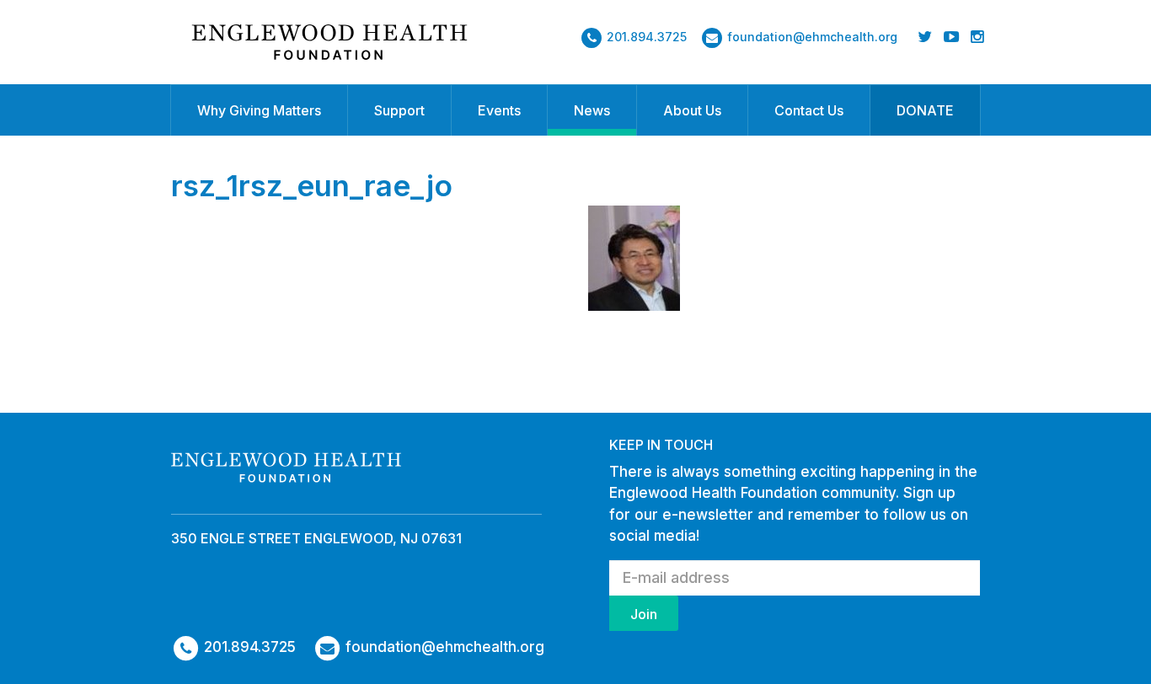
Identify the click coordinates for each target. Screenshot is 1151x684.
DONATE (925, 110)
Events (499, 110)
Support (399, 110)
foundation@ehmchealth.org (812, 36)
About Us (692, 110)
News (592, 110)
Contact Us (808, 110)
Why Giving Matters (259, 110)
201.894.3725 (646, 36)
